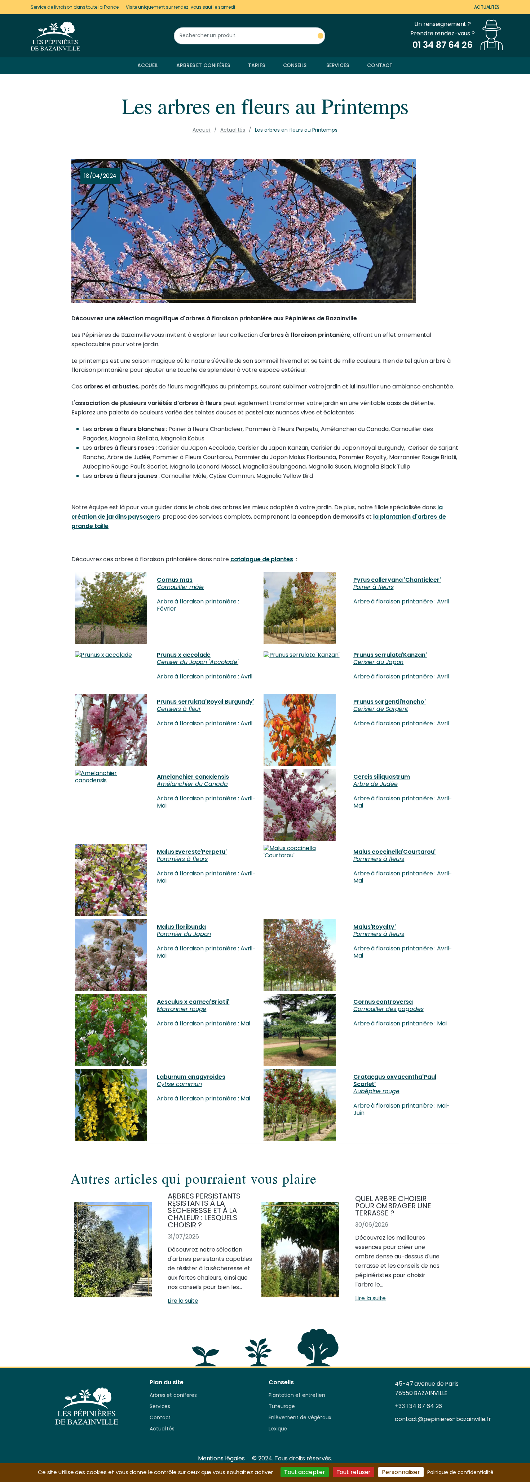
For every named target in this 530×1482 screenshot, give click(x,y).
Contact (380, 65)
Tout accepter (304, 1472)
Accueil (147, 65)
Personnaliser (401, 1472)
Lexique (278, 1429)
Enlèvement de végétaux (300, 1418)
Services (337, 65)
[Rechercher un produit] (320, 35)
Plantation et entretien (297, 1395)
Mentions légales (221, 1458)
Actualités (486, 7)
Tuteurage (282, 1407)
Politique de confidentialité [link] (460, 1472)
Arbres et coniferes (173, 1395)
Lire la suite (183, 1301)
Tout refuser (353, 1472)
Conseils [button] (294, 65)
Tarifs (256, 65)
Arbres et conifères (203, 65)
